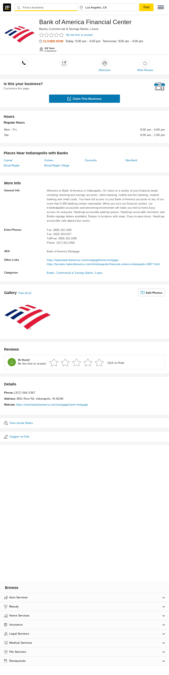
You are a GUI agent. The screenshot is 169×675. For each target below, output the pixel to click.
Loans (94, 28)
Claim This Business (87, 98)
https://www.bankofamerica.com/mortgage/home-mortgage (82, 260)
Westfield (131, 160)
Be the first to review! (79, 34)
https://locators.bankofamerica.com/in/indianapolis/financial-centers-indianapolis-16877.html (103, 264)
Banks (43, 28)
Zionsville (91, 160)
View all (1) (24, 293)
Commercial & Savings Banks (68, 28)
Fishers (48, 160)
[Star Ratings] (52, 34)
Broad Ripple (11, 165)
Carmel (8, 160)
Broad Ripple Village (56, 165)
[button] (161, 7)
